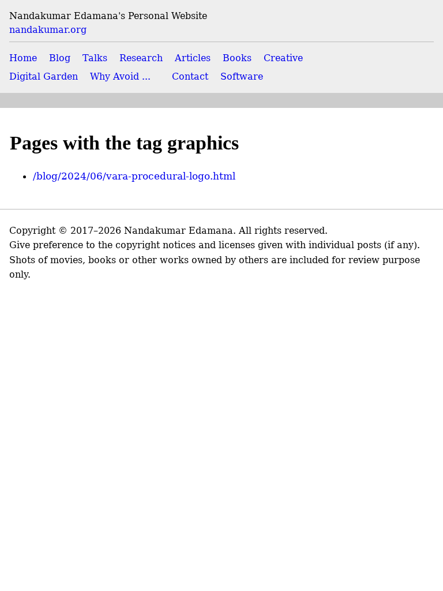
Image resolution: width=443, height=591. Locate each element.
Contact (190, 76)
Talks (94, 58)
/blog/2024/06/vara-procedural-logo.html (134, 176)
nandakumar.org (48, 29)
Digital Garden (43, 76)
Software (241, 76)
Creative (283, 58)
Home (23, 58)
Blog (59, 58)
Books (237, 58)
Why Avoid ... (120, 76)
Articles (193, 58)
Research (141, 58)
